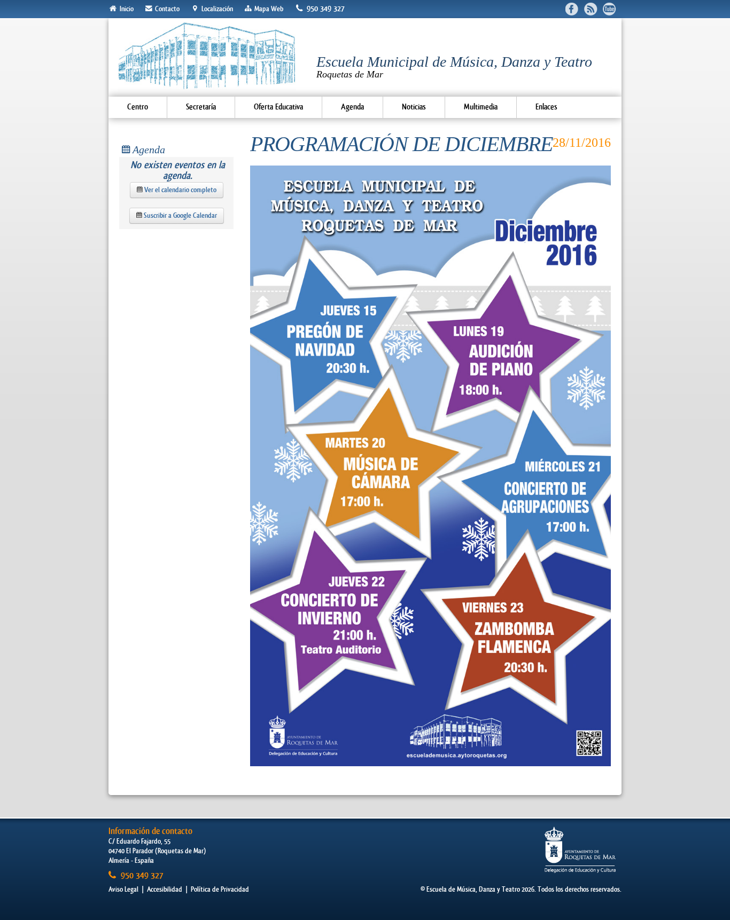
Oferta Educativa (278, 107)
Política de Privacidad (220, 889)
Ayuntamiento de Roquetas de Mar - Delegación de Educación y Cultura (580, 850)
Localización (216, 8)
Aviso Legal (123, 889)
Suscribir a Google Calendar (179, 215)
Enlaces (546, 107)
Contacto (166, 8)
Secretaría (201, 107)
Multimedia (481, 107)
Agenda (352, 107)
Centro (137, 107)
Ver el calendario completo (179, 189)
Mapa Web (268, 8)
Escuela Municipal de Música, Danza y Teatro (454, 66)
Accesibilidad (164, 889)
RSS (590, 8)
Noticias (414, 107)
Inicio (126, 8)
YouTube (609, 8)
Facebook (572, 8)
